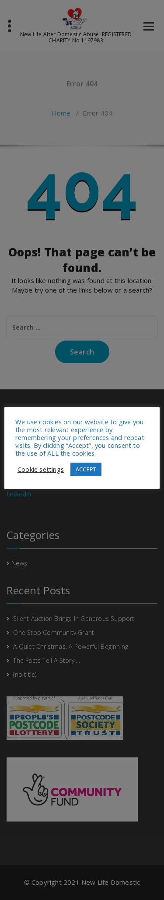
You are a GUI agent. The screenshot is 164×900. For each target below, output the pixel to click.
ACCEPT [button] (86, 469)
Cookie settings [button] (40, 469)
